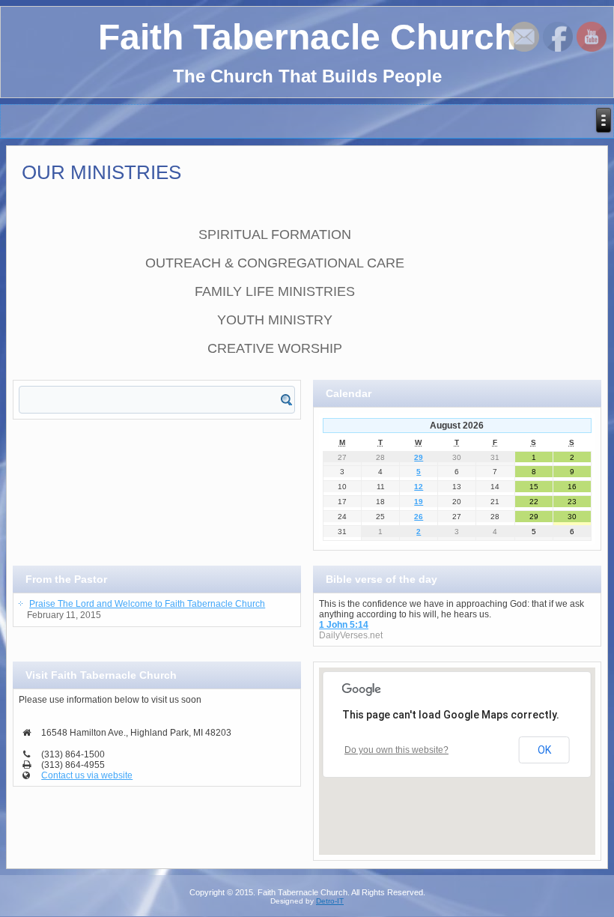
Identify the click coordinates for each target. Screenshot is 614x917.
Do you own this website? (396, 750)
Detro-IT (330, 901)
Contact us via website (87, 775)
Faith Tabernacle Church (307, 37)
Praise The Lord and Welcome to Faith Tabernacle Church (147, 604)
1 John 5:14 (343, 625)
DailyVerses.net (351, 635)
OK (544, 750)
